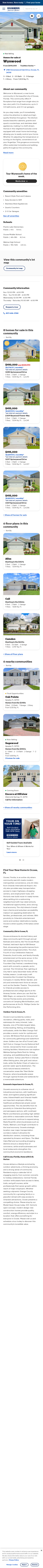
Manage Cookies (12, 1565)
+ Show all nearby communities (17, 807)
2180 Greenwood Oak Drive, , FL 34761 (22, 71)
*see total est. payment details (16, 368)
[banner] (21, 3)
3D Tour (29, 47)
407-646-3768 (11, 313)
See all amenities (11, 216)
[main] (21, 790)
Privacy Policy (14, 1560)
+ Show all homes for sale (15, 515)
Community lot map (14, 268)
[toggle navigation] (3, 9)
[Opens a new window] (32, 16)
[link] (21, 31)
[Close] (41, 1550)
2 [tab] (24, 860)
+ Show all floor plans (13, 654)
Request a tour (12, 307)
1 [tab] (20, 860)
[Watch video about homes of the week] (21, 166)
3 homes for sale (12, 758)
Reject (24, 1565)
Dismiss (35, 1565)
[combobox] (31, 8)
